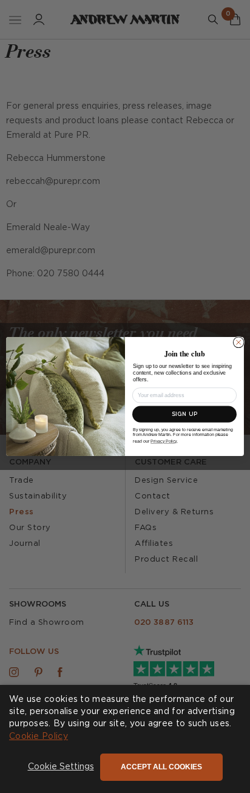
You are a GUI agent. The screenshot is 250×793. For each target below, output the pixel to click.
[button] (61, 767)
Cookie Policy (38, 736)
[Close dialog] (238, 342)
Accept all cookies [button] (161, 767)
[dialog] (125, 739)
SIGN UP (184, 414)
